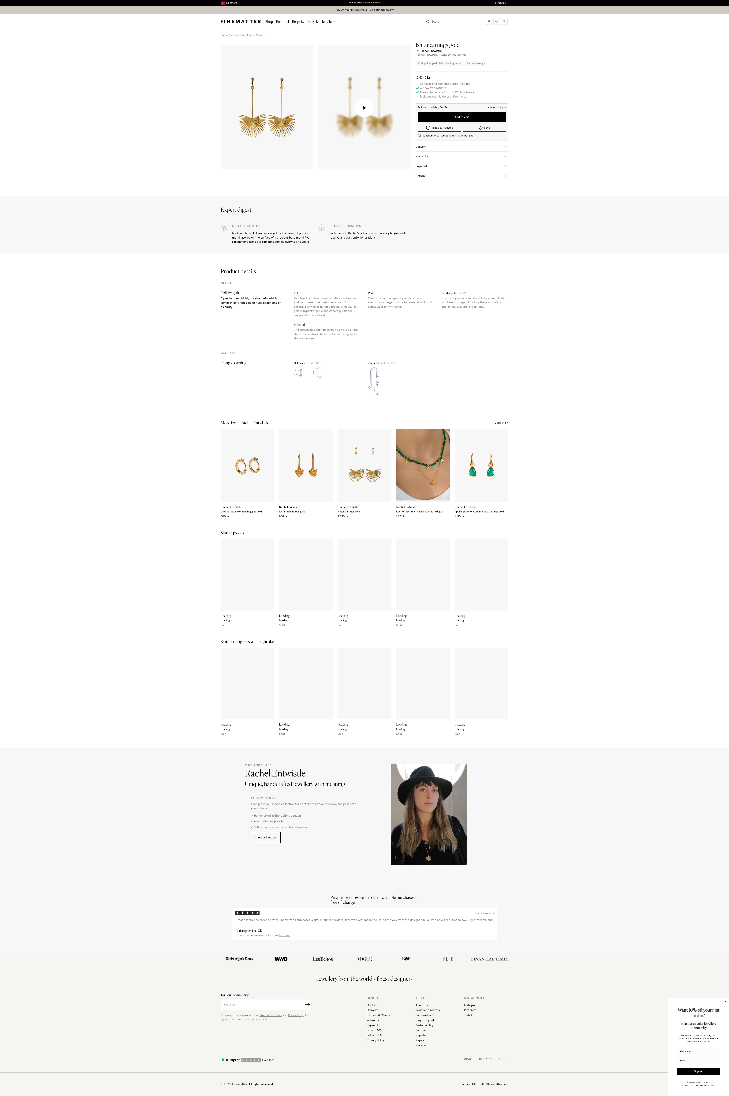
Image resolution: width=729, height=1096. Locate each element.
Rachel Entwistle (257, 35)
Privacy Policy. (296, 1015)
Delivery (372, 1010)
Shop (269, 22)
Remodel (282, 22)
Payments (373, 1025)
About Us (422, 1005)
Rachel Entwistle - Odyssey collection (441, 54)
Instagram (470, 1005)
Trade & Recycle (442, 127)
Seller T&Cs (374, 1035)
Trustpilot (284, 935)
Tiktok (468, 1015)
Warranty (373, 1020)
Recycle (313, 22)
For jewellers (501, 3)
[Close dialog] (725, 1001)
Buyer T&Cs (374, 1030)
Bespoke (298, 22)
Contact (372, 1005)
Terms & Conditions (271, 1015)
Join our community (382, 10)
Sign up (698, 1071)
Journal (421, 1030)
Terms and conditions (695, 1082)
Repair (420, 1040)
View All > (501, 423)
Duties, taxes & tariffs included (364, 3)
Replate (421, 1035)
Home (224, 35)
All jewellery (237, 35)
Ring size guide (426, 1020)
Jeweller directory (428, 1010)
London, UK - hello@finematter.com (484, 1084)
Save (487, 127)
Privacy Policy (375, 1040)
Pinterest (470, 1010)
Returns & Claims (378, 1015)
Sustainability (424, 1025)
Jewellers (328, 22)
